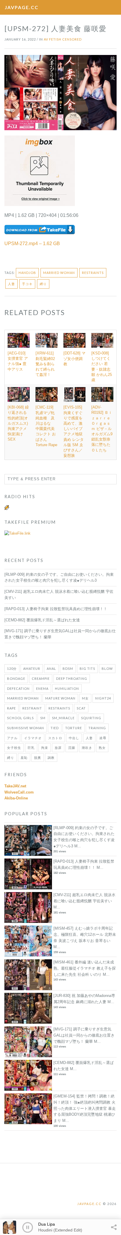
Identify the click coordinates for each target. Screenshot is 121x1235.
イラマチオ (33, 738)
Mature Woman (60, 698)
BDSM (68, 668)
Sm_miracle (63, 718)
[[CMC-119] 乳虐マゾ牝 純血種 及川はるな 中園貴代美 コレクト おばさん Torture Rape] (47, 394)
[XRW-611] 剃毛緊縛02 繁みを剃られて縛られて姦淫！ (45, 364)
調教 (51, 757)
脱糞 (37, 757)
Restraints (93, 273)
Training (97, 728)
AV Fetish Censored (63, 39)
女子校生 (14, 747)
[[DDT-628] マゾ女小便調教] (74, 340)
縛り (43, 284)
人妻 (11, 284)
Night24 (103, 698)
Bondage (16, 678)
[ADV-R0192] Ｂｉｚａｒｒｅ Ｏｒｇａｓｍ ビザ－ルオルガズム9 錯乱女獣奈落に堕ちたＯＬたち (101, 428)
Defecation (18, 688)
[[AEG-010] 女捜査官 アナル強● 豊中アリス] (19, 340)
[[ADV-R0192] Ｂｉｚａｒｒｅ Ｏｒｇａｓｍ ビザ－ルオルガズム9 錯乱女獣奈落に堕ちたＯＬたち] (102, 394)
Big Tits (87, 668)
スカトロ (55, 738)
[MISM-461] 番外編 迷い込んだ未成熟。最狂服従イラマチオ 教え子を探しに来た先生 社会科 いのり (84, 968)
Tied (55, 728)
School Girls (20, 718)
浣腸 (71, 747)
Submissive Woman (25, 728)
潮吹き (87, 747)
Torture (73, 728)
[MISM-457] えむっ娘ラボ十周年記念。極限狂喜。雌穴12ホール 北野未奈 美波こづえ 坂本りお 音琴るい (84, 934)
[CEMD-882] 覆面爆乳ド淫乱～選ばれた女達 (42, 620)
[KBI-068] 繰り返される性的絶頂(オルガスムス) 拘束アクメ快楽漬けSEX (18, 423)
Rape (11, 708)
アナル (12, 738)
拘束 (44, 747)
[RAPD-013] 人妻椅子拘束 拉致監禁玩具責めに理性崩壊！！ (55, 609)
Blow (107, 668)
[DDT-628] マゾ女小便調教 (74, 358)
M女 (85, 698)
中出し (74, 738)
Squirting (91, 718)
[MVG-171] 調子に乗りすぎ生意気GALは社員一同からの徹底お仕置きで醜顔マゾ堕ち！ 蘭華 (84, 1035)
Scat (81, 708)
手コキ (27, 284)
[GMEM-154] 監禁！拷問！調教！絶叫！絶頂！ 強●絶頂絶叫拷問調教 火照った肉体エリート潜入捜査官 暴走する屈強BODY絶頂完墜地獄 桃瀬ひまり (84, 1108)
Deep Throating (71, 678)
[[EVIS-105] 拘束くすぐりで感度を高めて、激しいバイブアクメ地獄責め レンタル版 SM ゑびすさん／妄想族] (74, 394)
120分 (12, 668)
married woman (59, 273)
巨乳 (31, 747)
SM (43, 718)
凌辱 (102, 738)
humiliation (67, 688)
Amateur (31, 668)
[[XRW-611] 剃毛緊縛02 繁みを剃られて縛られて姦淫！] (47, 340)
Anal (51, 668)
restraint (32, 708)
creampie (41, 678)
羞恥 (24, 757)
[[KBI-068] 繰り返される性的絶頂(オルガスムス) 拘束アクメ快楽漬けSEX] (19, 394)
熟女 (102, 747)
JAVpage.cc (21, 7)
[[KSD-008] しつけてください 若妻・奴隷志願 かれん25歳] (102, 340)
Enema (42, 688)
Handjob (27, 273)
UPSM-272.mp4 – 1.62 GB (32, 243)
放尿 (58, 747)
